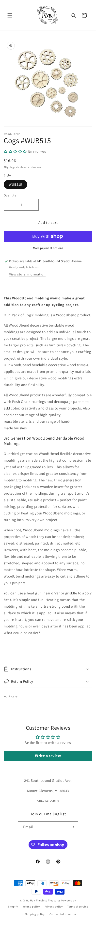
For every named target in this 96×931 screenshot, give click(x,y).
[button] (9, 15)
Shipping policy (35, 914)
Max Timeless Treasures (45, 900)
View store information (27, 274)
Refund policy (31, 906)
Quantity (10, 195)
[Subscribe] (72, 827)
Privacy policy (54, 906)
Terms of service (77, 906)
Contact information (62, 914)
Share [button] (13, 696)
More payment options (48, 248)
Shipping (9, 167)
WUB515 (15, 184)
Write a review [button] (48, 755)
